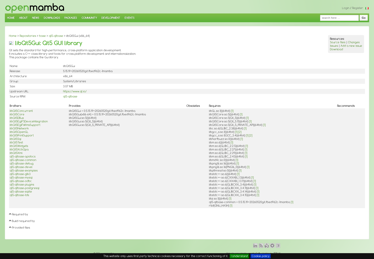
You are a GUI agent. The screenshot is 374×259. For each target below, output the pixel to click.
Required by (20, 214)
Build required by (23, 221)
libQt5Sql (15, 139)
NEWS (35, 17)
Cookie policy (261, 256)
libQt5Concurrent (21, 111)
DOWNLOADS (52, 17)
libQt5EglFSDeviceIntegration (29, 121)
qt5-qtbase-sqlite (21, 191)
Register (357, 8)
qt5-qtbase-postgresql (24, 188)
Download (336, 49)
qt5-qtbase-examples (24, 170)
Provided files (21, 227)
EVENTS (129, 17)
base (42, 36)
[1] (232, 111)
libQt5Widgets (19, 146)
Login (345, 8)
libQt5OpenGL (19, 132)
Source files (337, 42)
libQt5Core (17, 114)
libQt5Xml (16, 153)
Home (13, 36)
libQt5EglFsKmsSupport (25, 125)
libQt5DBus (17, 118)
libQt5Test (16, 142)
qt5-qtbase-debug (22, 163)
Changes (354, 42)
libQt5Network (19, 128)
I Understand (239, 256)
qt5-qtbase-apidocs (22, 156)
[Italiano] (367, 8)
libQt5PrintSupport (22, 135)
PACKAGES (70, 17)
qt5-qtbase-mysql (21, 177)
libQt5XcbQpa (19, 149)
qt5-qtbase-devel (21, 167)
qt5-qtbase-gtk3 (20, 174)
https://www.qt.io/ (75, 91)
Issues (334, 46)
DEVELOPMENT (110, 17)
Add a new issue (351, 46)
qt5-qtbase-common (23, 160)
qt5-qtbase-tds (19, 195)
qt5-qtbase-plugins (22, 184)
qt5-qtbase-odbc (21, 181)
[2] (239, 132)
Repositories (28, 36)
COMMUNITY (89, 17)
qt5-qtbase (56, 36)
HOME (11, 17)
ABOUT (23, 17)
